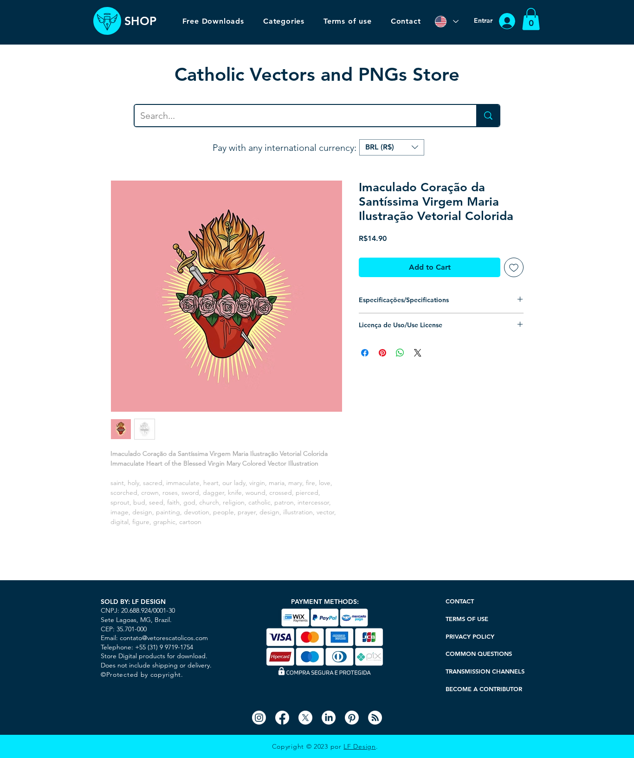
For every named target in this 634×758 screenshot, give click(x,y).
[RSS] (375, 718)
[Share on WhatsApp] (400, 352)
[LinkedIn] (329, 718)
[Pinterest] (352, 718)
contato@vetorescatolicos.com (164, 638)
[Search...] (487, 115)
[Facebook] (282, 718)
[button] (531, 19)
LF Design (359, 746)
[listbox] (391, 147)
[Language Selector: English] (446, 21)
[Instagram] (259, 718)
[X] (305, 718)
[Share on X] (417, 352)
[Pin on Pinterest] (382, 352)
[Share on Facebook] (364, 352)
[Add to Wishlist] (514, 267)
